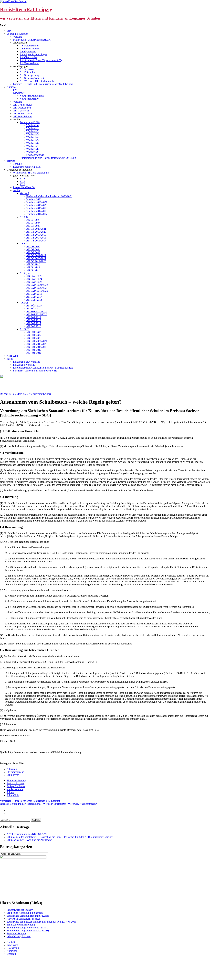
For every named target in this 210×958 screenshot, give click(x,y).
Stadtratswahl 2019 (30, 122)
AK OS (24, 243)
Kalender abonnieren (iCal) (27, 166)
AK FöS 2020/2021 (36, 311)
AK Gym (25, 273)
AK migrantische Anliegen (33, 54)
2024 (22, 178)
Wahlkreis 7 (32, 146)
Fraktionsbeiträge (35, 154)
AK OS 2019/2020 (36, 261)
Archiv (16, 190)
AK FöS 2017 (33, 323)
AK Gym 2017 (34, 296)
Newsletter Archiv (29, 98)
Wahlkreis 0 (32, 125)
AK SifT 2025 (33, 332)
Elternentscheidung (16, 780)
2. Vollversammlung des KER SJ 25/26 (27, 834)
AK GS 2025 (33, 219)
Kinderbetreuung (15, 789)
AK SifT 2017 (33, 349)
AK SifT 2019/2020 (36, 344)
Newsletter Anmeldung (32, 95)
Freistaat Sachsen (15, 783)
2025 (22, 181)
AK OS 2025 (33, 246)
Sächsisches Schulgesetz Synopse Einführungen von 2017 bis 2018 (41, 921)
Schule (10, 792)
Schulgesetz (13, 774)
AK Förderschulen (29, 45)
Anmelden (12, 950)
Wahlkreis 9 (32, 152)
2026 (22, 184)
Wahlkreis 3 (32, 134)
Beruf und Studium (16, 933)
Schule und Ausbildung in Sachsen (25, 912)
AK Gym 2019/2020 (37, 290)
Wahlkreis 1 (32, 128)
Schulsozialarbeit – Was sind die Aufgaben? (29, 839)
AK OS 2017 (33, 267)
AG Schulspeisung (29, 75)
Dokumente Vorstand (24, 364)
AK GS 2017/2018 (36, 237)
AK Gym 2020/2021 (37, 287)
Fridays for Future (16, 786)
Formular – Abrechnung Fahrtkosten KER (35, 370)
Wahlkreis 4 (32, 137)
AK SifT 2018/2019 (36, 347)
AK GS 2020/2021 (36, 228)
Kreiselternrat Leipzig (40, 393)
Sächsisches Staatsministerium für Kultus (28, 915)
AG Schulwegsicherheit (32, 78)
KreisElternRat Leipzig (26, 9)
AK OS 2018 (33, 264)
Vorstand (17, 36)
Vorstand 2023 (33, 199)
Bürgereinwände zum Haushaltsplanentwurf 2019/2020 (48, 157)
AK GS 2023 (33, 225)
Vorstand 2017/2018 (36, 211)
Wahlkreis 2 (32, 131)
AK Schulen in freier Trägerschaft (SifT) (41, 60)
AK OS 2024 (33, 249)
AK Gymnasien (28, 51)
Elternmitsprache (15, 772)
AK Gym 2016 (34, 299)
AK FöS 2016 (33, 326)
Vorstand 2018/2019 (36, 208)
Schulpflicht (13, 795)
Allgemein (12, 769)
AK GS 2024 (33, 222)
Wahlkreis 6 (32, 143)
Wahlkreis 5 (32, 140)
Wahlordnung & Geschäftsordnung (31, 172)
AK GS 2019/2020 (36, 231)
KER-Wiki (12, 355)
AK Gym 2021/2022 (37, 284)
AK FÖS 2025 (34, 305)
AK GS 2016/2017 (36, 240)
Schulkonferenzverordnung (21, 924)
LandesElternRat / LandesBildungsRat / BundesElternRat (43, 367)
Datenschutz (13, 948)
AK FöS (24, 302)
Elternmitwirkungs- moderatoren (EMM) (28, 930)
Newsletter (18, 92)
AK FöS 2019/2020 (36, 314)
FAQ (15, 89)
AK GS (24, 217)
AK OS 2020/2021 (36, 258)
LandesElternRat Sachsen (20, 909)
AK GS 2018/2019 (36, 234)
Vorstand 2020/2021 (36, 202)
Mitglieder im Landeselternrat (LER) (32, 39)
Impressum (12, 945)
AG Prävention (27, 72)
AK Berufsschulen (29, 63)
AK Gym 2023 (34, 282)
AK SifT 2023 (33, 338)
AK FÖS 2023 (34, 308)
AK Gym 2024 (34, 279)
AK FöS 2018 (33, 320)
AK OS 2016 (33, 270)
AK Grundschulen (29, 48)
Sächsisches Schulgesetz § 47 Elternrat (30, 800)
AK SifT (24, 329)
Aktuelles (11, 87)
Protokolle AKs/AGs (24, 187)
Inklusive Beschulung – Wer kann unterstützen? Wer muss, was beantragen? (48, 803)
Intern (10, 358)
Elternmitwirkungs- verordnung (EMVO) (28, 927)
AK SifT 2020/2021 (36, 341)
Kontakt (11, 942)
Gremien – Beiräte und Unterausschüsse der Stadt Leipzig (43, 84)
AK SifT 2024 (33, 335)
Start (9, 30)
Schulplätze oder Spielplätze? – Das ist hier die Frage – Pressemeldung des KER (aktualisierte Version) (60, 837)
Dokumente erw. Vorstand (26, 361)
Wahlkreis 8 (32, 149)
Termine (11, 160)
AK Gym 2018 (34, 293)
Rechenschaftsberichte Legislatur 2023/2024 (49, 196)
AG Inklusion (27, 69)
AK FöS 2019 (33, 317)
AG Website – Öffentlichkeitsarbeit (38, 81)
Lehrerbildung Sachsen (19, 936)
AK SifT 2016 (33, 352)
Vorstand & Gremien (17, 33)
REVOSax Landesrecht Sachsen (23, 918)
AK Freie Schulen (22, 116)
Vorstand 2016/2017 (36, 214)
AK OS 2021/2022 (36, 255)
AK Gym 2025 (34, 276)
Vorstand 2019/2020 (36, 205)
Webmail (11, 953)
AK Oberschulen (28, 57)
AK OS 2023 (33, 252)
